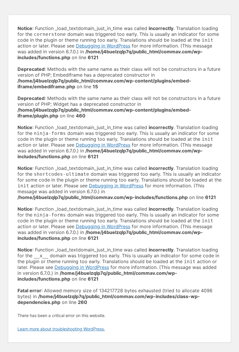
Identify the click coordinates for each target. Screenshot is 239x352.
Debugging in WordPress (103, 46)
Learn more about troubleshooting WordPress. (61, 328)
